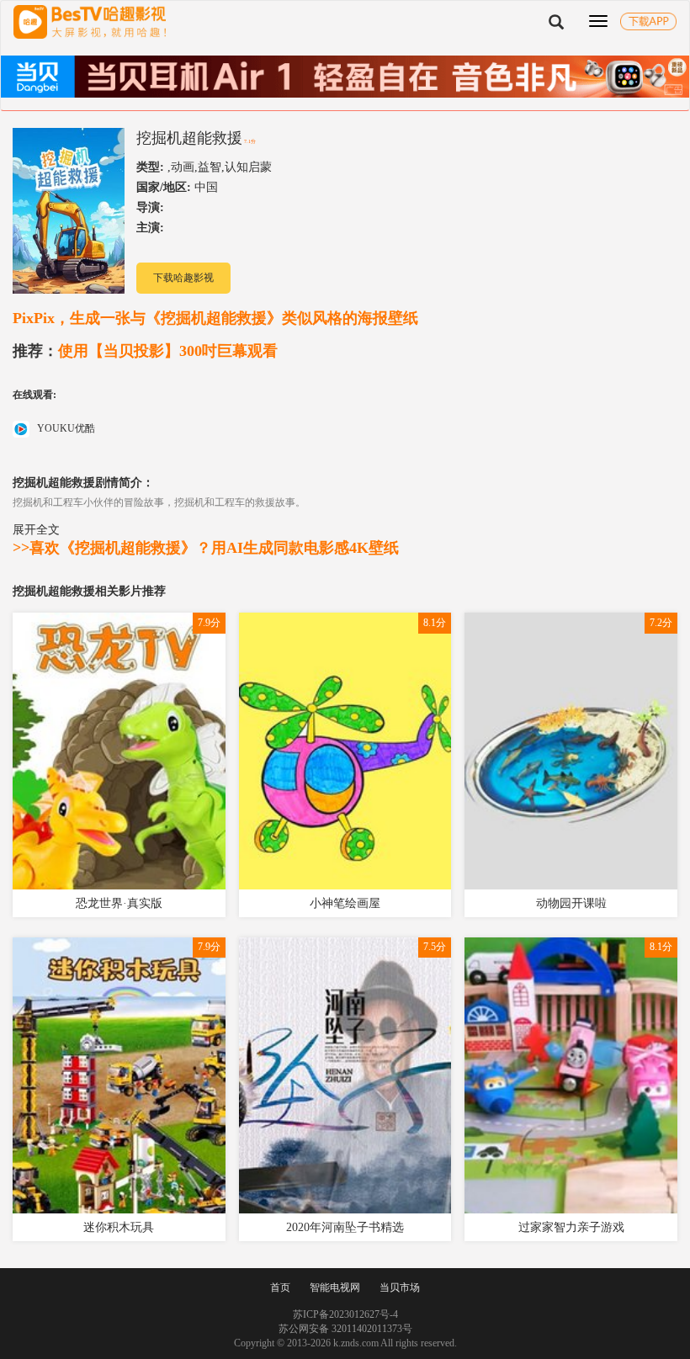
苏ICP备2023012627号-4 (345, 1314)
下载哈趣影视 (183, 278)
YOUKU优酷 (64, 428)
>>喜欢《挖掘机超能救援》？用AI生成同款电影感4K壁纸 (206, 547)
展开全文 (36, 529)
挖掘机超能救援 (189, 138)
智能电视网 (335, 1287)
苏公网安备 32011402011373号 (345, 1329)
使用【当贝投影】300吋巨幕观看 (145, 350)
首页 (280, 1287)
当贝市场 (400, 1287)
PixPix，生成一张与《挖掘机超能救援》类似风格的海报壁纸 (215, 318)
